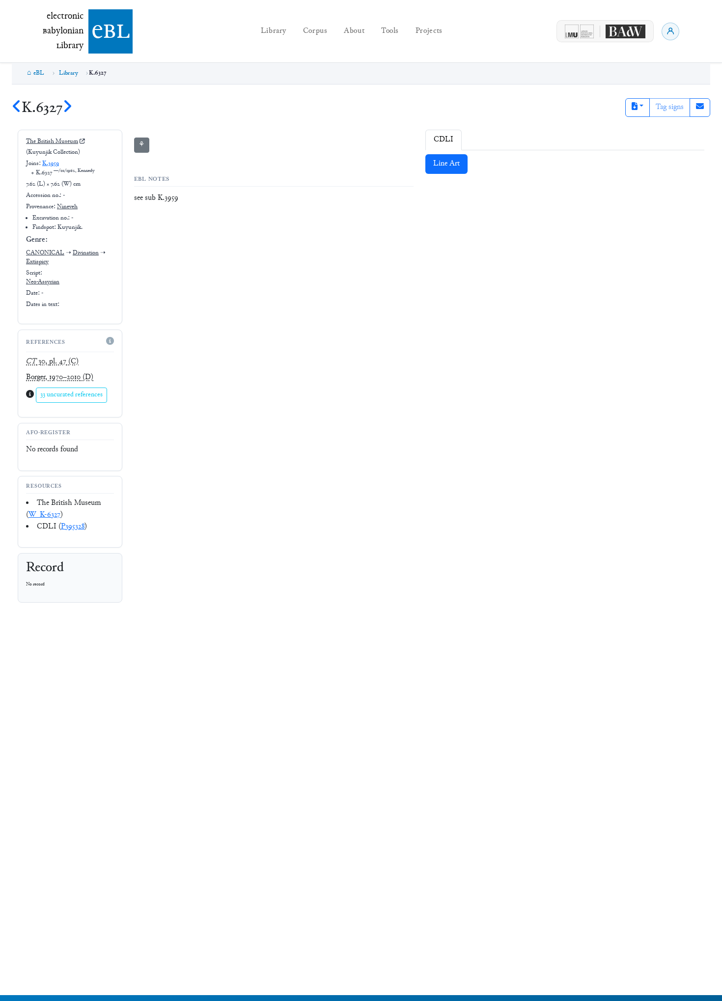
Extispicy (37, 262)
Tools (390, 31)
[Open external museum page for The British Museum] (82, 142)
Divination (86, 253)
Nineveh (67, 207)
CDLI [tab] (443, 140)
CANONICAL (45, 253)
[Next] (67, 108)
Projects (429, 31)
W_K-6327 (44, 515)
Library (273, 31)
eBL (38, 73)
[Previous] (17, 108)
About (354, 31)
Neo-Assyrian (42, 282)
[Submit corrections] (700, 107)
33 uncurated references (71, 394)
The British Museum (52, 141)
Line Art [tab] (446, 164)
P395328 (72, 527)
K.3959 (50, 163)
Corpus (315, 31)
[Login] (670, 31)
